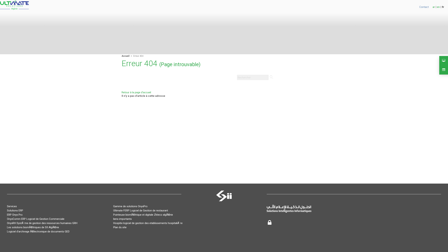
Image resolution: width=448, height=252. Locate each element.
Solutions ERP (15, 210)
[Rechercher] (271, 77)
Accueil (125, 56)
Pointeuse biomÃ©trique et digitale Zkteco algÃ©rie (143, 214)
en (438, 7)
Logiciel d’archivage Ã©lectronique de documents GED (38, 231)
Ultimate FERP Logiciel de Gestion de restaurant (140, 210)
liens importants (122, 218)
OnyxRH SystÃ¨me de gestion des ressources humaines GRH (42, 223)
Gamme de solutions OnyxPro (130, 206)
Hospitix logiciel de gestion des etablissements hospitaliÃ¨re (148, 223)
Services (12, 206)
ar (434, 7)
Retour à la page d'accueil (136, 92)
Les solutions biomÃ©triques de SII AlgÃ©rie (33, 227)
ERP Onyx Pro (15, 214)
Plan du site (120, 227)
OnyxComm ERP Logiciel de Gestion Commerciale (35, 218)
